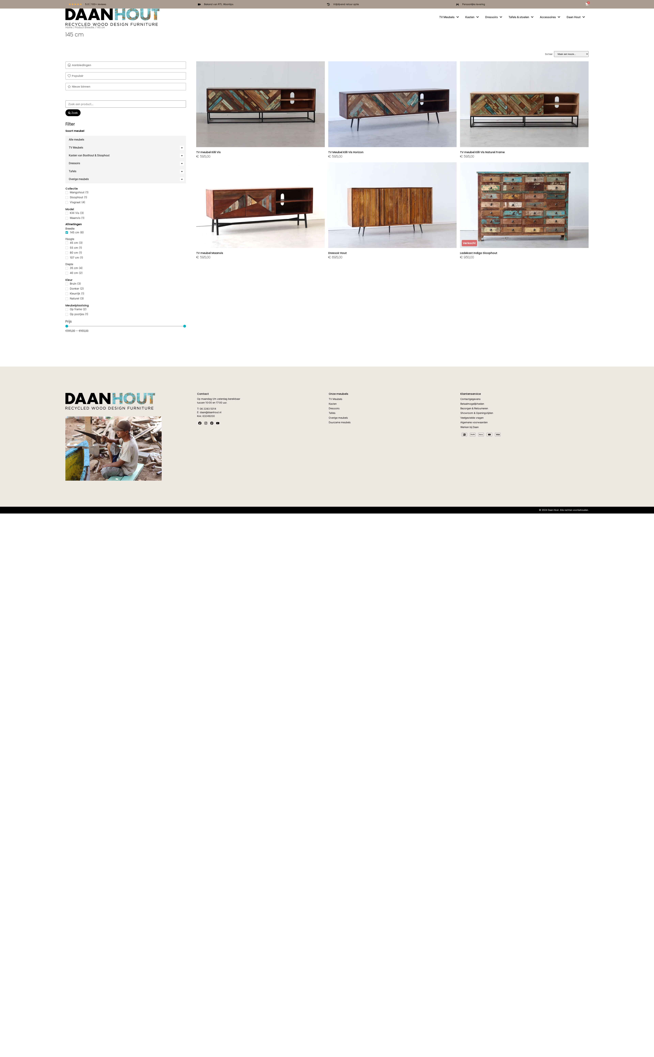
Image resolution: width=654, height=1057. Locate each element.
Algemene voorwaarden (474, 422)
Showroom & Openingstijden (476, 413)
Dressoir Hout (337, 253)
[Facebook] (200, 423)
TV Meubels (76, 147)
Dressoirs (74, 163)
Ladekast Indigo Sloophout (478, 253)
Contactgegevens (470, 399)
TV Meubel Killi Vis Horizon (345, 152)
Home (69, 27)
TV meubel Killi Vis (208, 152)
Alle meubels (76, 139)
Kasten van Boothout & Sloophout (89, 155)
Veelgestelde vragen (472, 418)
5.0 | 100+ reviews (95, 4)
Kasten (333, 404)
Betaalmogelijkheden (472, 404)
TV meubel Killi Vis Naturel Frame (482, 152)
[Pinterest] (212, 423)
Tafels (72, 171)
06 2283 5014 (208, 408)
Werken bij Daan (469, 427)
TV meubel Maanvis (209, 253)
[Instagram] (206, 423)
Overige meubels (79, 179)
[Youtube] (218, 423)
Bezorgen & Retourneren (474, 408)
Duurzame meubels (340, 422)
